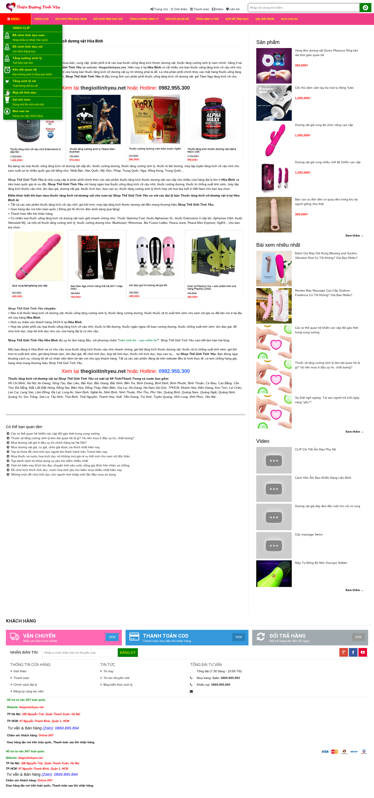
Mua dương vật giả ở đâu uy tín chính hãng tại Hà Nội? (48, 442)
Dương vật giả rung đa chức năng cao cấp (324, 125)
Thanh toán (201, 9)
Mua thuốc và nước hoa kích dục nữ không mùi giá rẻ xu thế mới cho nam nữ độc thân (70, 456)
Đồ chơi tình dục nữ (108, 19)
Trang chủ (161, 9)
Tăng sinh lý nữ (207, 19)
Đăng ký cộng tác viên (28, 691)
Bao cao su (289, 19)
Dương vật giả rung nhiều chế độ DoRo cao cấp (328, 162)
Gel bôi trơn (265, 19)
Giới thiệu (180, 9)
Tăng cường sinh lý (144, 19)
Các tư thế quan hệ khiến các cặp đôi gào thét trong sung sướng (55, 433)
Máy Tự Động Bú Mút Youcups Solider (321, 562)
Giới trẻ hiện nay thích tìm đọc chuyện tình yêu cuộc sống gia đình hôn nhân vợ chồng (69, 465)
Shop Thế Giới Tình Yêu (25, 308)
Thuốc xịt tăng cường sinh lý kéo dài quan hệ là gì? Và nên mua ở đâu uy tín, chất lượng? (72, 438)
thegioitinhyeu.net (103, 371)
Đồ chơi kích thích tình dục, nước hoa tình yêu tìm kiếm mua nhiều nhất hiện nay (66, 470)
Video (219, 9)
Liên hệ (234, 9)
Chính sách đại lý (25, 684)
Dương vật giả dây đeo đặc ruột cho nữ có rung (327, 506)
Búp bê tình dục (237, 19)
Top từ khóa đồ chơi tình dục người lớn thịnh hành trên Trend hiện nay (58, 451)
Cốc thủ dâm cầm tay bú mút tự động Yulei (324, 87)
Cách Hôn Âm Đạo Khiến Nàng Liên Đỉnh (323, 477)
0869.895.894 (220, 684)
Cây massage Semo (309, 534)
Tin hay (108, 671)
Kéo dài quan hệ (177, 19)
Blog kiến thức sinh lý (117, 684)
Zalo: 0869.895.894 (226, 678)
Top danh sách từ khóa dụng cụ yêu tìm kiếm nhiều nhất (49, 461)
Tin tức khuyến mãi (116, 678)
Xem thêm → (354, 235)
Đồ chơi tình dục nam (71, 19)
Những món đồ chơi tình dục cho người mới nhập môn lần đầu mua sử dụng (63, 474)
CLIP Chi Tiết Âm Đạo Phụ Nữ (315, 449)
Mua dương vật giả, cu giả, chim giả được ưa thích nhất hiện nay (55, 447)
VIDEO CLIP (41, 19)
